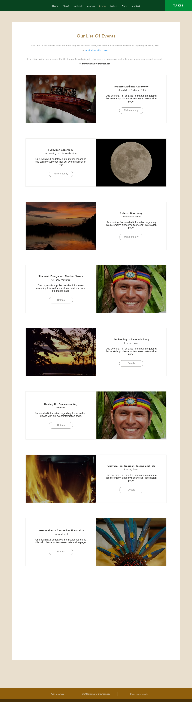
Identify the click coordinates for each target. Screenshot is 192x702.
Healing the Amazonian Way (61, 403)
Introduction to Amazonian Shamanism (61, 530)
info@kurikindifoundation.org (96, 63)
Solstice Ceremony (131, 212)
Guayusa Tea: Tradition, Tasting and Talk (131, 465)
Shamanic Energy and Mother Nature (60, 276)
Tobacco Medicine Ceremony (131, 86)
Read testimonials (139, 694)
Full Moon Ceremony (60, 149)
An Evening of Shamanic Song (131, 339)
